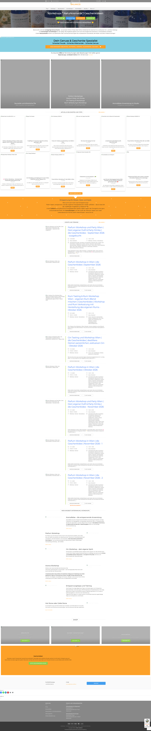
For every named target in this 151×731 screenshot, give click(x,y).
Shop (47, 8)
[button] (105, 1)
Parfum (89, 245)
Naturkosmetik (61, 8)
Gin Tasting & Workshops (75, 100)
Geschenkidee (97, 243)
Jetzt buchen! (88, 290)
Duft (102, 242)
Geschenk (92, 243)
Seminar (95, 240)
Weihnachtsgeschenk (74, 247)
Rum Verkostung (95, 319)
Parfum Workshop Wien (93, 422)
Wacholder (96, 354)
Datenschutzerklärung (71, 726)
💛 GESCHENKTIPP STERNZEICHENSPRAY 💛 (75, 22)
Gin (92, 352)
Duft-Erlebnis (72, 243)
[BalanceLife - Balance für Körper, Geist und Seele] (75, 4)
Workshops (53, 8)
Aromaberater (88, 242)
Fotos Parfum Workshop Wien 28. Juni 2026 (138, 140)
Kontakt (91, 54)
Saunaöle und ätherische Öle (25, 103)
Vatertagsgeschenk (92, 322)
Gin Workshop (96, 352)
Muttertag (79, 245)
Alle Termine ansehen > (75, 505)
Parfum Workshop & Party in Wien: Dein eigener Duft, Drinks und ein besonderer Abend (13, 142)
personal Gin (91, 354)
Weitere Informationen (74, 290)
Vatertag (94, 320)
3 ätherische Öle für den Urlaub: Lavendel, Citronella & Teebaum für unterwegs (138, 177)
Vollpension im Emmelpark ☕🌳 (88, 176)
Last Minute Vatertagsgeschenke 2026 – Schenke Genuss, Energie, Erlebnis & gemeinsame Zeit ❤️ (113, 180)
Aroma (89, 317)
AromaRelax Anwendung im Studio (126, 103)
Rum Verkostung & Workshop (75, 103)
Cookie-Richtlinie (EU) (85, 726)
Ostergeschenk (84, 245)
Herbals (90, 318)
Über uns (92, 8)
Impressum (63, 726)
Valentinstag (89, 246)
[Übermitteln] (79, 1)
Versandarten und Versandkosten (53, 711)
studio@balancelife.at (71, 684)
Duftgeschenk (79, 243)
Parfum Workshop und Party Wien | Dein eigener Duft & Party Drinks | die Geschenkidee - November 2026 (86, 404)
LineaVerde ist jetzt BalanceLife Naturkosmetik (113, 141)
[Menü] (149, 719)
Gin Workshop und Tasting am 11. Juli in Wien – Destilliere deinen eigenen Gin (37, 178)
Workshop (90, 240)
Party (74, 246)
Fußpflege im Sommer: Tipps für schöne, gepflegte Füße (38, 141)
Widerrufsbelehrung (50, 715)
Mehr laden (75, 193)
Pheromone (84, 246)
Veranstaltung (100, 240)
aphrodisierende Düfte (74, 242)
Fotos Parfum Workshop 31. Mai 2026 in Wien (63, 179)
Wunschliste (48, 709)
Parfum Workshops (75, 96)
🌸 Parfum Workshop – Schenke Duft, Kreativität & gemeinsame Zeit (12, 180)
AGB (79, 726)
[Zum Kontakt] (48, 610)
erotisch (83, 243)
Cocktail (99, 242)
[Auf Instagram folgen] (97, 1)
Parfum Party (94, 245)
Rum (100, 318)
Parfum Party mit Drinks (75, 98)
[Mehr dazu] (69, 528)
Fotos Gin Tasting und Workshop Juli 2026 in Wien (63, 141)
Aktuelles (86, 8)
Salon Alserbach (73, 240)
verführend (95, 246)
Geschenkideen (78, 8)
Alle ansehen (102, 112)
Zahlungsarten (48, 713)
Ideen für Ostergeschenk (93, 276)
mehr (12, 150)
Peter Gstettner (78, 246)
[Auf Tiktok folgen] (98, 1)
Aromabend (82, 242)
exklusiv (87, 243)
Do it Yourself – (69, 105)
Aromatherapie (69, 8)
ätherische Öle (94, 242)
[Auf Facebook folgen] (96, 1)
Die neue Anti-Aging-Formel (88, 140)
